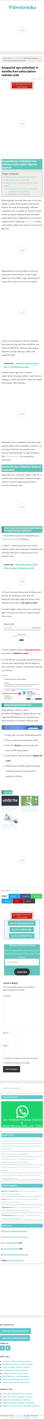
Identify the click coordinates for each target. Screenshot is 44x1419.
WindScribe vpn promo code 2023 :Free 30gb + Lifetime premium (9, 809)
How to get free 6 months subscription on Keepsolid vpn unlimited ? (23, 190)
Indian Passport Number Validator (18, 1403)
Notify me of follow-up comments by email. (21, 1058)
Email (6, 1045)
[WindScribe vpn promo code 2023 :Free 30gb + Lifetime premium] (10, 801)
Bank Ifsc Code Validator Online (17, 1396)
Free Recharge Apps (11, 1249)
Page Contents (11, 173)
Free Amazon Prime (10, 1243)
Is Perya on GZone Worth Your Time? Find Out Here (21, 1141)
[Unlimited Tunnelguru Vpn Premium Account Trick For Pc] (10, 819)
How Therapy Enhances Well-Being (14, 1154)
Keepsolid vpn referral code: (19, 194)
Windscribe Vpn (12, 456)
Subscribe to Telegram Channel (15, 1338)
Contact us (13, 1417)
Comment (7, 996)
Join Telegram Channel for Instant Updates (22, 915)
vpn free (28, 221)
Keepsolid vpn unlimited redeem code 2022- (21, 184)
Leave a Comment (36, 79)
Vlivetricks (22, 7)
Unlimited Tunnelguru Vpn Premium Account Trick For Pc (9, 827)
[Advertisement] (22, 1290)
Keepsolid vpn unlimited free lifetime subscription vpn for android (21, 178)
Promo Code (14, 890)
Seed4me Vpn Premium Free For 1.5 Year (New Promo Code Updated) (29, 809)
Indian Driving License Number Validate (21, 1406)
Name (6, 1033)
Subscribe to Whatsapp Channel (15, 1331)
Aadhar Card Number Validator (17, 1400)
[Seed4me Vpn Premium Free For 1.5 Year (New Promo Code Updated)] (29, 801)
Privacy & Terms (24, 1417)
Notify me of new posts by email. (17, 1063)
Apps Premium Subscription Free (16, 1254)
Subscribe (22, 971)
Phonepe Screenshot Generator (15, 1231)
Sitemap (35, 1417)
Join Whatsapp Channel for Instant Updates (22, 85)
